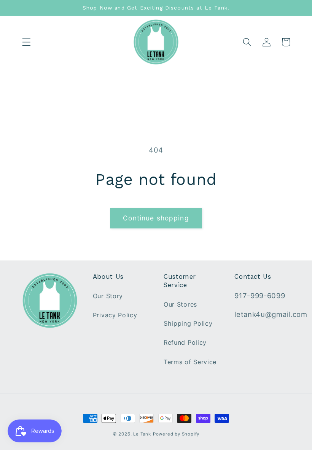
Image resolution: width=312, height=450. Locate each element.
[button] (26, 42)
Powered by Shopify (176, 434)
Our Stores (180, 304)
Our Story (108, 296)
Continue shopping (156, 218)
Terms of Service (190, 362)
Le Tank (142, 434)
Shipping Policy (188, 323)
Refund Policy (185, 342)
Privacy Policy (115, 315)
